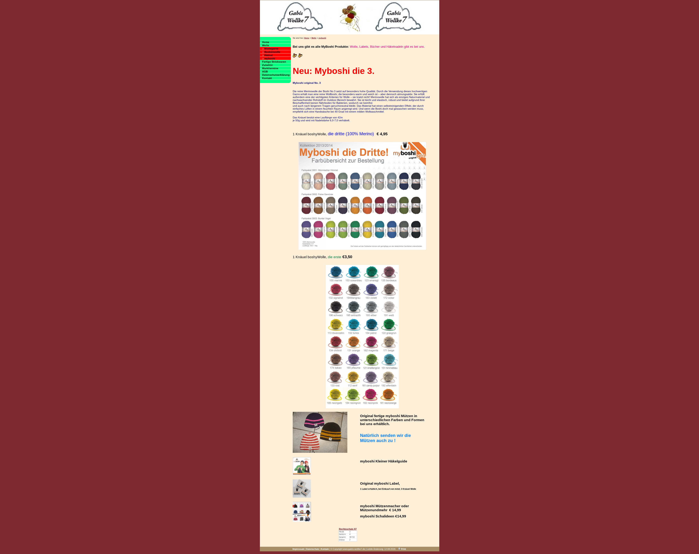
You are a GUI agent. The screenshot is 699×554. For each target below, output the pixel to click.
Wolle (265, 45)
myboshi (269, 58)
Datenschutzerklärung (276, 74)
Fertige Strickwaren (274, 61)
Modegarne (271, 48)
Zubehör (267, 65)
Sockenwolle (272, 51)
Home (265, 42)
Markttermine (270, 68)
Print (403, 549)
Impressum (298, 549)
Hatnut (268, 55)
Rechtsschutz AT (348, 529)
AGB (265, 71)
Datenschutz (312, 549)
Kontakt (267, 78)
